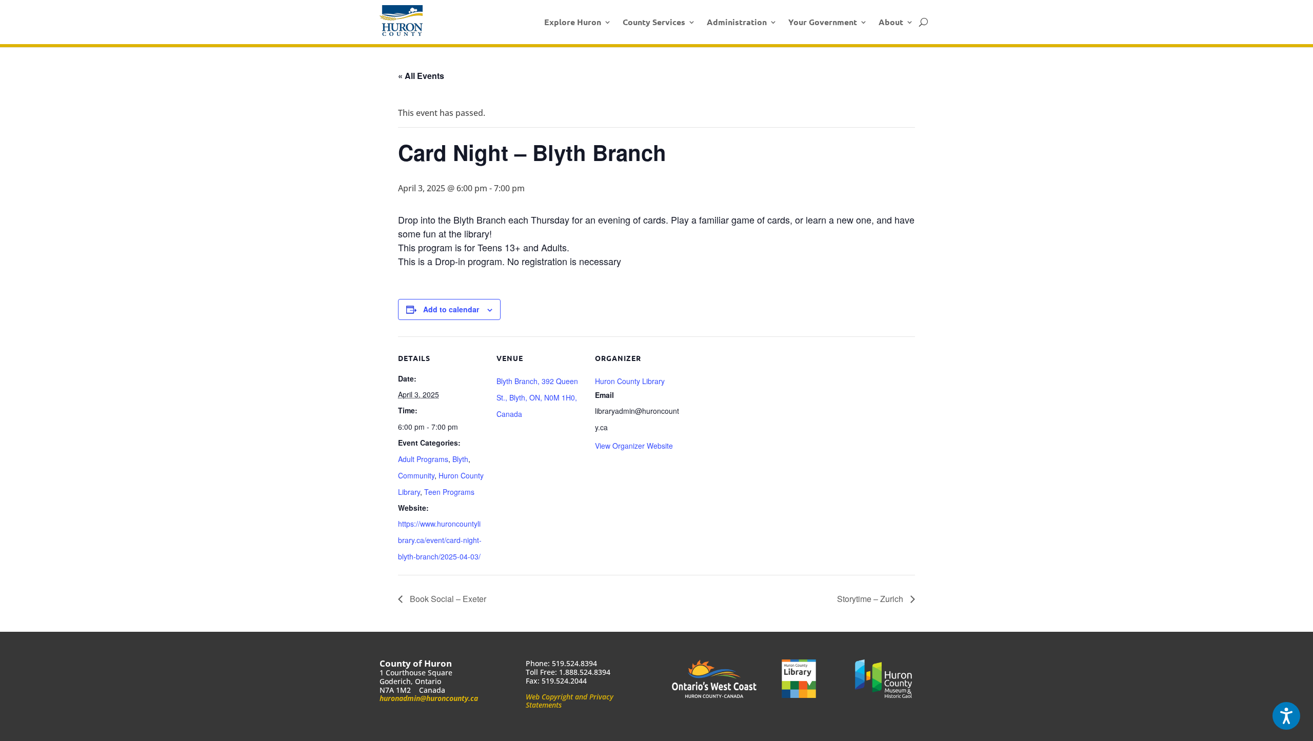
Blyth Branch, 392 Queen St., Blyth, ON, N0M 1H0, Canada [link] (537, 397)
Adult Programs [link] (423, 459)
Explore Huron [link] (572, 21)
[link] (401, 20)
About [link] (891, 21)
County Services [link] (654, 21)
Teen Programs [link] (449, 492)
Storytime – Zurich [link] (871, 599)
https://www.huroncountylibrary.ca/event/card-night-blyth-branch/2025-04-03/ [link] (440, 540)
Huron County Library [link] (630, 381)
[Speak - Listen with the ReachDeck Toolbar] (1286, 716)
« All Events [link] (421, 76)
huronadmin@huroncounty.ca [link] (429, 698)
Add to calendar (451, 309)
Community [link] (416, 475)
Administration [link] (737, 21)
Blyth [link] (460, 459)
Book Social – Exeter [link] (447, 599)
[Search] (923, 22)
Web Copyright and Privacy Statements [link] (569, 701)
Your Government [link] (822, 21)
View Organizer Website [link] (634, 445)
